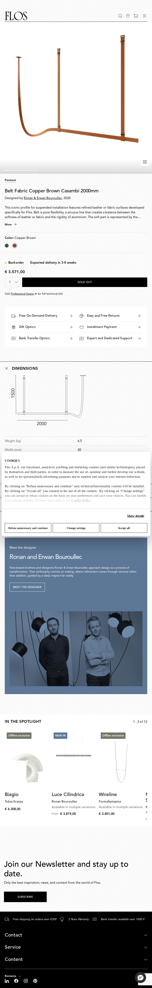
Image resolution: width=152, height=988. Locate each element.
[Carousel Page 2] (57, 170)
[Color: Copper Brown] (15, 246)
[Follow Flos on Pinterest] (35, 980)
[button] (120, 16)
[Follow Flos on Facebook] (16, 980)
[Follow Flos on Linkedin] (7, 980)
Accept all (124, 528)
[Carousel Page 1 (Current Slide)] (20, 170)
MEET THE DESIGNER (27, 587)
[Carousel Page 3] (94, 170)
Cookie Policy (81, 500)
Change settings (76, 528)
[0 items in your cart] (136, 16)
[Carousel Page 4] (131, 170)
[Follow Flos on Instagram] (26, 980)
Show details (135, 516)
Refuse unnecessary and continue (28, 528)
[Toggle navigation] (144, 15)
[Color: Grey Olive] (7, 246)
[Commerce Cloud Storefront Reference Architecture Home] (16, 16)
